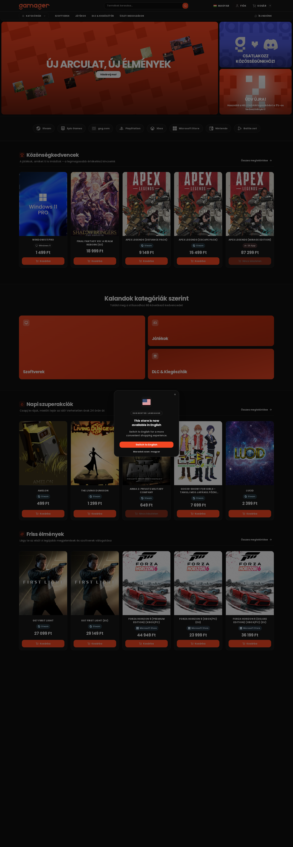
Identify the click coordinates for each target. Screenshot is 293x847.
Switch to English (146, 444)
